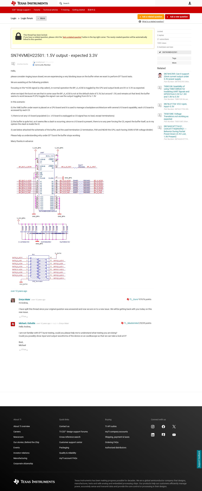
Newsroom (18, 437)
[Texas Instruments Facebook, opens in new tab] (163, 427)
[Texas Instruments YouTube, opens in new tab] (174, 436)
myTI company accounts (116, 431)
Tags (174, 58)
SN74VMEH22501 (169, 52)
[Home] (31, 3)
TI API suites (111, 426)
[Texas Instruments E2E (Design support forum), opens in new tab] (163, 436)
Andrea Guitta (22, 64)
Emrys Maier (25, 299)
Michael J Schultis (27, 323)
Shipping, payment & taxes (117, 437)
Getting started (78, 10)
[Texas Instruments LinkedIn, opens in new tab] (153, 436)
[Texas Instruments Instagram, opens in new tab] (153, 427)
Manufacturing (20, 458)
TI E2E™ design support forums (73, 431)
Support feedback (199, 459)
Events (16, 447)
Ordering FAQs (111, 442)
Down (27, 317)
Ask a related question (152, 17)
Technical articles (50, 10)
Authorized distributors (115, 447)
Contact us (64, 426)
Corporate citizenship (23, 463)
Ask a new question (179, 17)
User (189, 3)
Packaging (64, 447)
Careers (17, 431)
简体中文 (91, 10)
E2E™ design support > (21, 10)
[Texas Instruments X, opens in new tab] (174, 427)
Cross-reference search (69, 437)
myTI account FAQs (68, 458)
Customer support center (70, 442)
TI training (65, 10)
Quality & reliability (67, 453)
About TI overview (21, 426)
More (42, 18)
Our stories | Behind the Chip (26, 442)
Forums (37, 10)
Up (20, 317)
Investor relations (21, 453)
